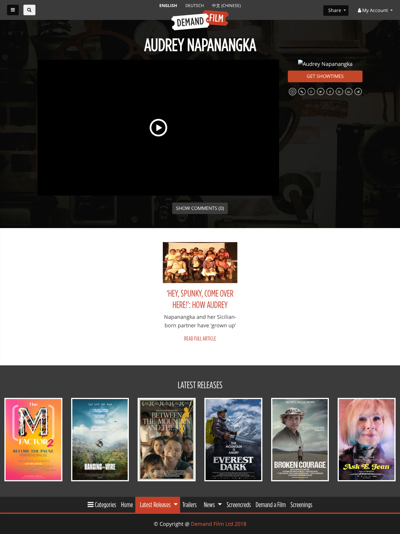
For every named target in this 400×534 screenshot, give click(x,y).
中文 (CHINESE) (226, 5)
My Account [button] (375, 10)
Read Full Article (200, 338)
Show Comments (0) (200, 208)
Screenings (301, 504)
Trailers (189, 504)
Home (127, 504)
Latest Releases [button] (156, 504)
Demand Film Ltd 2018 (218, 523)
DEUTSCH (195, 5)
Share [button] (335, 10)
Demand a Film (271, 504)
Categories (105, 504)
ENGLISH (168, 5)
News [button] (210, 504)
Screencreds (239, 504)
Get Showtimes (325, 76)
